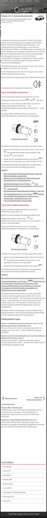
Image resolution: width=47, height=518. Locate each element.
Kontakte (29, 1)
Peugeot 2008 (7, 479)
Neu (11, 1)
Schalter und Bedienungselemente (15, 20)
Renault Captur (8, 484)
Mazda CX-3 (4, 19)
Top (16, 1)
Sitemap (21, 1)
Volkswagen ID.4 (8, 497)
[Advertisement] (23, 31)
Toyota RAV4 (7, 488)
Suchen (36, 1)
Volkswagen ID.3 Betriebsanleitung (14, 492)
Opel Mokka (7, 475)
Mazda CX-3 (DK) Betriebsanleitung (18, 19)
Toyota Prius (7, 501)
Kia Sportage (7, 467)
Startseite (4, 1)
